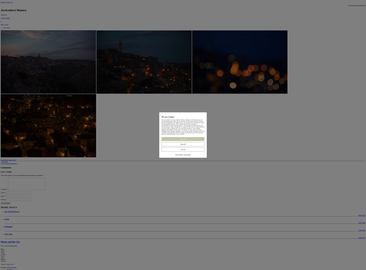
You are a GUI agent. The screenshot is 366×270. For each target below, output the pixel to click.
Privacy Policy (179, 154)
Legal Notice (187, 154)
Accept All (183, 139)
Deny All (183, 144)
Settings (183, 149)
